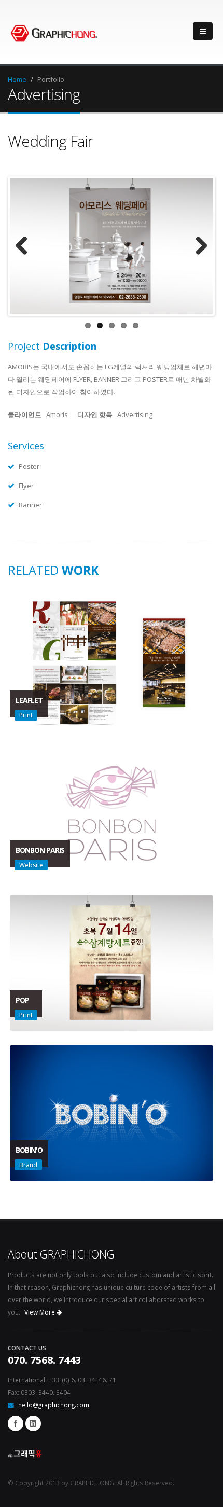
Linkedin (33, 1423)
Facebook (15, 1423)
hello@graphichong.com (53, 1405)
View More (40, 1312)
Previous (25, 246)
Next (197, 246)
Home (17, 79)
